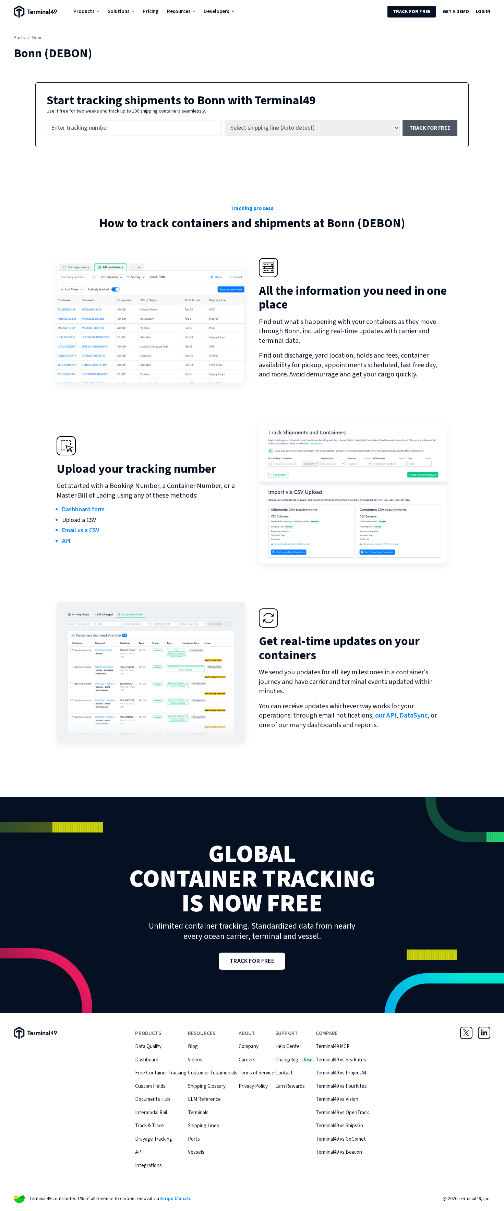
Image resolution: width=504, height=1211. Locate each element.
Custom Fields (150, 1086)
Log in (483, 11)
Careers (247, 1059)
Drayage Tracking (153, 1139)
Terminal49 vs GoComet (341, 1139)
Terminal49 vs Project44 (341, 1072)
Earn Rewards (290, 1086)
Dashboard (146, 1059)
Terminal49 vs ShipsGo (339, 1125)
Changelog (293, 1059)
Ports (19, 37)
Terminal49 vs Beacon (339, 1152)
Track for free (411, 11)
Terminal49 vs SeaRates (341, 1059)
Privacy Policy (253, 1086)
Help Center (288, 1046)
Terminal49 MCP (333, 1046)
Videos (195, 1059)
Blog (193, 1046)
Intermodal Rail (151, 1112)
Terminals (198, 1112)
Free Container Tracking (161, 1072)
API (66, 541)
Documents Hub (152, 1099)
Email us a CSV (80, 530)
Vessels (196, 1152)
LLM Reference (204, 1099)
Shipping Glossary (207, 1086)
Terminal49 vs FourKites (341, 1086)
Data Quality (148, 1046)
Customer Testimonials (212, 1072)
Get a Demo (456, 11)
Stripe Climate (176, 1198)
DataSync (413, 715)
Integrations (148, 1165)
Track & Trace (149, 1125)
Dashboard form (83, 509)
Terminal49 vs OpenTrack (342, 1112)
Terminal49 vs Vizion (337, 1099)
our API (385, 715)
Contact (284, 1072)
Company (249, 1046)
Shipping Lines (203, 1125)
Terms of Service (256, 1072)
